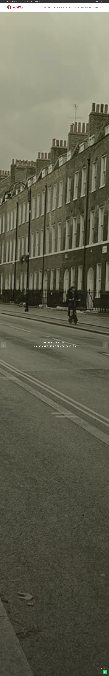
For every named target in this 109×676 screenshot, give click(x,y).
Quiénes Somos (86, 7)
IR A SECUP (99, 1)
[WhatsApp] (105, 672)
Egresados (97, 7)
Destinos (46, 7)
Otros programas (72, 7)
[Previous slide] (3, 345)
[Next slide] (105, 345)
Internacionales (58, 7)
